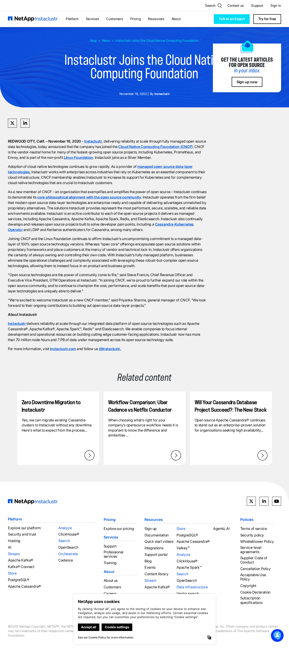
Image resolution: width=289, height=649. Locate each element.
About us (111, 580)
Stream (14, 554)
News (106, 40)
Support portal (156, 554)
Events (149, 567)
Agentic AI (221, 529)
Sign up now (247, 82)
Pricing (135, 19)
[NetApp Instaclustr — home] (33, 19)
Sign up (150, 529)
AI (9, 547)
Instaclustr (93, 141)
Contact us (235, 5)
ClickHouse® (68, 534)
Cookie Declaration (255, 592)
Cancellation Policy (255, 569)
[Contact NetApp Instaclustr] (277, 635)
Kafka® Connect (21, 567)
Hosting (14, 541)
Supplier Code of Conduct (253, 560)
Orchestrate (68, 554)
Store (12, 573)
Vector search (188, 593)
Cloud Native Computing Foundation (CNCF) (155, 146)
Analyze (65, 528)
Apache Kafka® (20, 560)
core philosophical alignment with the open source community (89, 197)
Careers (110, 593)
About (176, 19)
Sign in (275, 5)
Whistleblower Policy (257, 541)
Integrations (153, 548)
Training (110, 563)
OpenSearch (68, 547)
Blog (93, 40)
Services (92, 19)
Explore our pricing (119, 529)
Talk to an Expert (232, 19)
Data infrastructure (192, 587)
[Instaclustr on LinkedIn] (263, 501)
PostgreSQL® (18, 580)
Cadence (65, 560)
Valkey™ (183, 548)
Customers (114, 19)
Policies (247, 519)
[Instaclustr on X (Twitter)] (251, 501)
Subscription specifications (251, 600)
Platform (72, 19)
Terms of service (253, 529)
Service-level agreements (250, 549)
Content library (156, 574)
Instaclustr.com (63, 348)
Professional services (113, 554)
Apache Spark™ (189, 567)
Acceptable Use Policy (253, 577)
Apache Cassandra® (24, 586)
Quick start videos (158, 541)
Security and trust (22, 534)
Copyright (248, 586)
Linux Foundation (78, 157)
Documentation (156, 535)
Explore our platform (24, 528)
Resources (156, 19)
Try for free (267, 19)
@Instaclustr (109, 348)
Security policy (252, 535)
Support (257, 5)
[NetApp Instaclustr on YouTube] (276, 501)
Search (64, 540)
